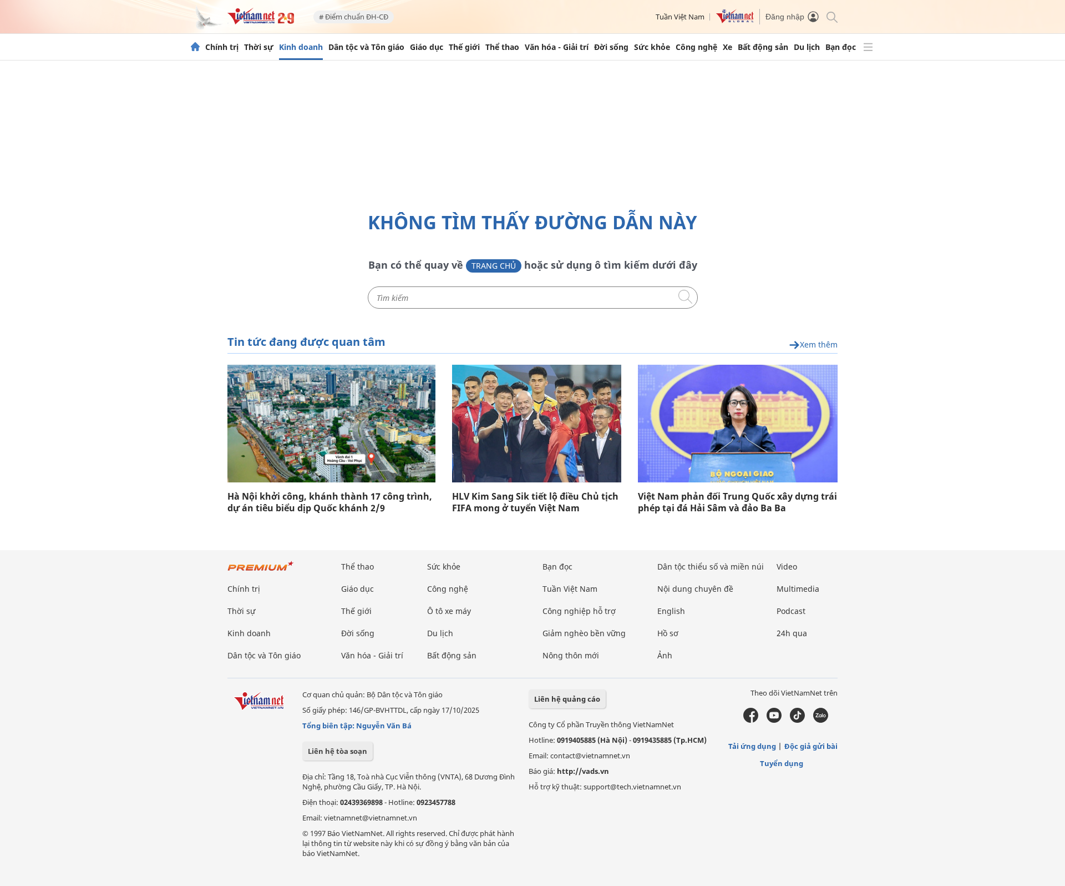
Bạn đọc (840, 47)
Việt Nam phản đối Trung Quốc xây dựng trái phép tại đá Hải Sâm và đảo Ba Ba (737, 502)
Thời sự (258, 47)
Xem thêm (819, 345)
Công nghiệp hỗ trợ (579, 611)
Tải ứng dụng (752, 746)
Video (787, 566)
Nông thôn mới (570, 655)
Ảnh (664, 655)
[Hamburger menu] (868, 47)
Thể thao (502, 47)
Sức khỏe (652, 47)
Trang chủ (493, 265)
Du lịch (807, 47)
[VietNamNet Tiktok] (797, 720)
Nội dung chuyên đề (695, 588)
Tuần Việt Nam (680, 17)
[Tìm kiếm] (831, 16)
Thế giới (464, 47)
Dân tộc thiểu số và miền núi (710, 566)
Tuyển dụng (781, 763)
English (671, 611)
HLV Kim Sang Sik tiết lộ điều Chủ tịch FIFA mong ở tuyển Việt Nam (535, 502)
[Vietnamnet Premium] (260, 571)
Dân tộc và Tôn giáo (366, 47)
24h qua (792, 633)
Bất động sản (763, 47)
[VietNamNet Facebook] (750, 720)
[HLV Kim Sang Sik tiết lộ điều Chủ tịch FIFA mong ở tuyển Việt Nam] (536, 423)
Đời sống (611, 47)
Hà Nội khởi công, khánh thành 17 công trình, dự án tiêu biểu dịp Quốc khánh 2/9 (329, 502)
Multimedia (798, 588)
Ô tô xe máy (449, 611)
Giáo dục (426, 47)
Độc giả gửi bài (811, 746)
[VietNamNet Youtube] (774, 720)
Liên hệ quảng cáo (567, 699)
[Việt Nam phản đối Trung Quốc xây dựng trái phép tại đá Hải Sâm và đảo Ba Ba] (738, 423)
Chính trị (222, 47)
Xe (727, 47)
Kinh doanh (301, 47)
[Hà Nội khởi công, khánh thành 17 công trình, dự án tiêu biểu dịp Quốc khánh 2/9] (331, 423)
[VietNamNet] (195, 47)
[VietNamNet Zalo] (820, 720)
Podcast (791, 611)
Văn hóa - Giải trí (557, 47)
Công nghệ (696, 47)
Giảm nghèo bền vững (584, 633)
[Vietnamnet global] (735, 21)
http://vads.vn (583, 771)
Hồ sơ (667, 633)
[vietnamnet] (260, 21)
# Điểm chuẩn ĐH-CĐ (353, 17)
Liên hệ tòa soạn (337, 751)
